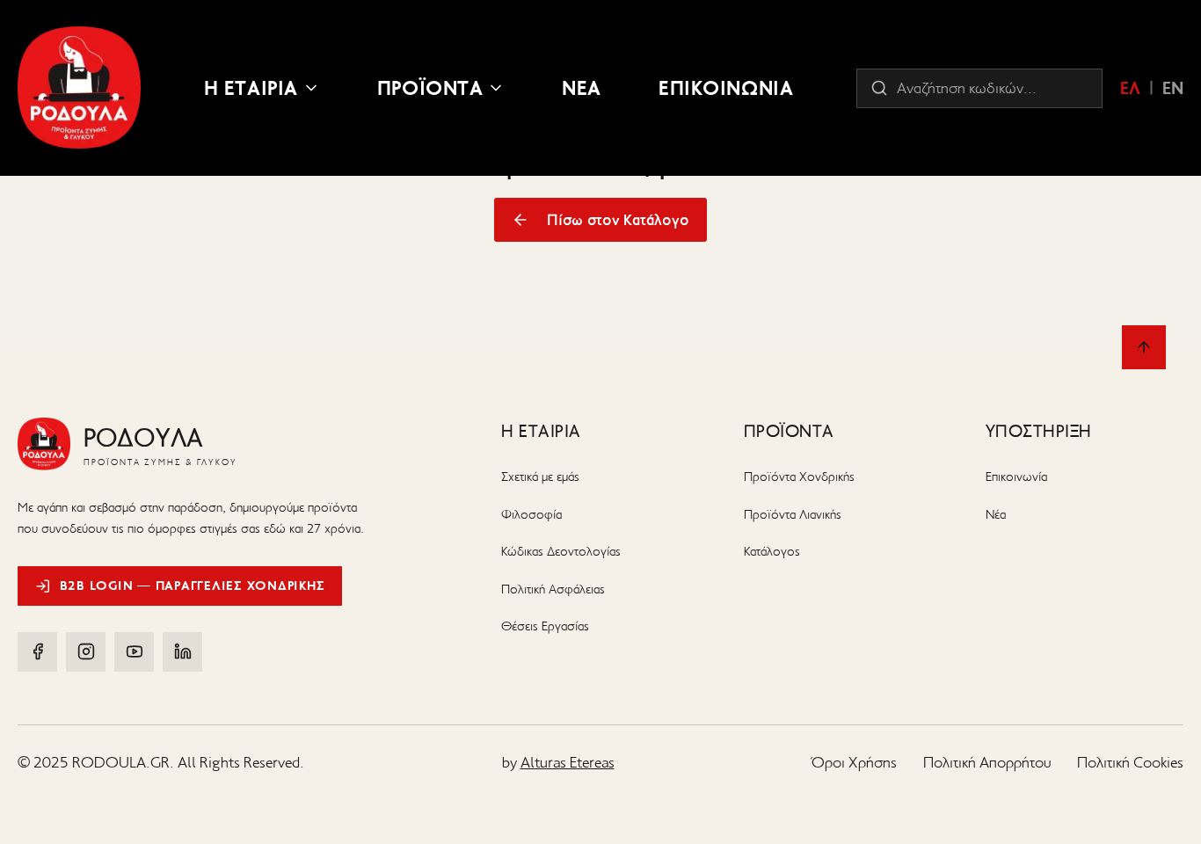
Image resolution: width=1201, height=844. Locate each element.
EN (1172, 87)
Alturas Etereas (567, 762)
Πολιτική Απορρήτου (987, 762)
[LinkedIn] (182, 652)
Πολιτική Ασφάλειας (553, 589)
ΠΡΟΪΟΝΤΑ (430, 88)
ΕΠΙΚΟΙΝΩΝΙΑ (726, 88)
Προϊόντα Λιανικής (792, 514)
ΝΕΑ (581, 88)
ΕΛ (1130, 87)
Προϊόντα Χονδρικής (799, 476)
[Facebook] (37, 652)
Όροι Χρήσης (854, 762)
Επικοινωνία (1016, 476)
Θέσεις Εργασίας (545, 626)
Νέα (996, 514)
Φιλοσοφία (531, 514)
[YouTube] (134, 652)
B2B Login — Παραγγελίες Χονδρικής (192, 585)
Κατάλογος (772, 551)
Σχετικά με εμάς (540, 476)
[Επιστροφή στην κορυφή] (1144, 347)
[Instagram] (86, 652)
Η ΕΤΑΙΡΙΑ (251, 88)
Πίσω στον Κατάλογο (618, 219)
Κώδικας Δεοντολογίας (561, 551)
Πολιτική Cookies (1130, 762)
